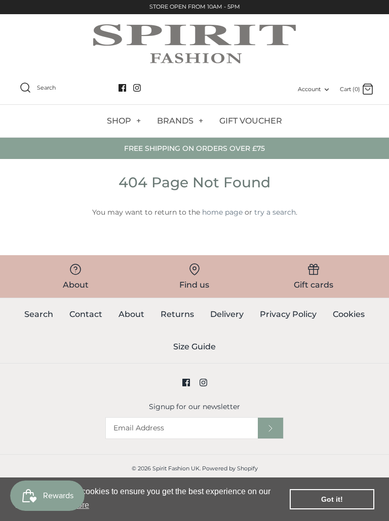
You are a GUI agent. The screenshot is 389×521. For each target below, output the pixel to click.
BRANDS (180, 121)
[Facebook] (122, 88)
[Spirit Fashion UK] (194, 43)
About (131, 314)
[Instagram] (137, 88)
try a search (275, 212)
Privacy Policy (288, 314)
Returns (177, 314)
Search (38, 314)
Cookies (349, 314)
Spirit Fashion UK (176, 468)
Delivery (227, 314)
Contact (85, 314)
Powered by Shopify (230, 468)
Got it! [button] (332, 499)
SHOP (124, 121)
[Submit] (270, 428)
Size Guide (194, 346)
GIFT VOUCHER (250, 121)
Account (309, 89)
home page (222, 212)
